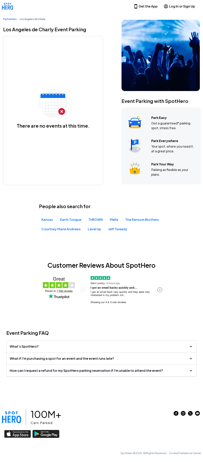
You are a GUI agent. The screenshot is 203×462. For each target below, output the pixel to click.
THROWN (95, 219)
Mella (114, 219)
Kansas (47, 219)
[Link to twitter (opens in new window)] (190, 414)
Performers (10, 19)
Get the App (148, 6)
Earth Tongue (70, 219)
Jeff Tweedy (117, 229)
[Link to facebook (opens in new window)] (176, 414)
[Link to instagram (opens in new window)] (183, 414)
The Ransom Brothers (142, 219)
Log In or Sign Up (182, 6)
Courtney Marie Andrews (61, 229)
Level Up (94, 229)
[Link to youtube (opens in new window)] (197, 414)
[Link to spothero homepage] (11, 417)
